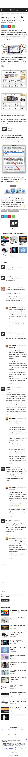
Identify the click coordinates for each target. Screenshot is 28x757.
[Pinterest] (9, 26)
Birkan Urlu (8, 266)
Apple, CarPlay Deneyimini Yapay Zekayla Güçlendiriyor (4, 244)
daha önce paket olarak (20, 57)
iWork (3, 211)
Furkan (4, 22)
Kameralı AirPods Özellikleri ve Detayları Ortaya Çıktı (18, 678)
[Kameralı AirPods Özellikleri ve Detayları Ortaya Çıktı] (5, 680)
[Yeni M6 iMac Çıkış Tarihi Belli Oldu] (5, 657)
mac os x (16, 211)
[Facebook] (2, 26)
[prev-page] (13, 259)
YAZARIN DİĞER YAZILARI (18, 233)
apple (16, 209)
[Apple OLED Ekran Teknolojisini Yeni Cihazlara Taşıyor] (5, 710)
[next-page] (15, 259)
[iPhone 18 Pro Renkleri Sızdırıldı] (5, 717)
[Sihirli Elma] (11, 732)
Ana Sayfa (2, 13)
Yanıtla (7, 283)
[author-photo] (14, 223)
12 (16, 22)
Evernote (23, 119)
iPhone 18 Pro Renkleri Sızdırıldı (18, 715)
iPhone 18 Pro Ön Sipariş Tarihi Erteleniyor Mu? (22, 243)
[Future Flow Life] (18, 737)
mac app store (11, 211)
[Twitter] (6, 26)
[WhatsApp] (13, 26)
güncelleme (20, 209)
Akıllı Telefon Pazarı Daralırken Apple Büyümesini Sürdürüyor (18, 700)
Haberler (7, 13)
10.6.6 (7, 209)
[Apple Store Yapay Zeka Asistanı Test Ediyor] (5, 665)
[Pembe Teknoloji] (11, 737)
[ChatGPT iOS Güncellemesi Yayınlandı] (5, 687)
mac (6, 211)
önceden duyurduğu (16, 32)
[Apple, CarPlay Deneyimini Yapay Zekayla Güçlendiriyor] (5, 239)
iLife (25, 209)
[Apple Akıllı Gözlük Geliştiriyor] (14, 239)
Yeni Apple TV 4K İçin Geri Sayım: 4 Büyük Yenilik (4, 255)
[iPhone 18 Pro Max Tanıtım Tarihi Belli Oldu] (23, 250)
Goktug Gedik (12, 307)
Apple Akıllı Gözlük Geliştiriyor (13, 243)
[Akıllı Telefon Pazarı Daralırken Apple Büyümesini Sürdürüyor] (5, 702)
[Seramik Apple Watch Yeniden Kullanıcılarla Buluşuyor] (5, 695)
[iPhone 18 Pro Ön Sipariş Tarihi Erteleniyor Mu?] (23, 239)
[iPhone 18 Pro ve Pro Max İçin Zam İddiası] (5, 672)
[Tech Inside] (24, 732)
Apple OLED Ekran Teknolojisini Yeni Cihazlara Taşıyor (18, 708)
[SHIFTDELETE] (4, 732)
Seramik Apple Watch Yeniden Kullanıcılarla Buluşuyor (18, 693)
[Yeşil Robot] (18, 732)
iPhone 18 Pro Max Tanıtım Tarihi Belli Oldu (23, 255)
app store (12, 209)
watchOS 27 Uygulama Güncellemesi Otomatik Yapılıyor (14, 255)
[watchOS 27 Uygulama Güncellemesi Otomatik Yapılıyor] (14, 250)
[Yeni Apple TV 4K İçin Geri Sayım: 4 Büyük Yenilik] (5, 250)
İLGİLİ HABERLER (7, 233)
